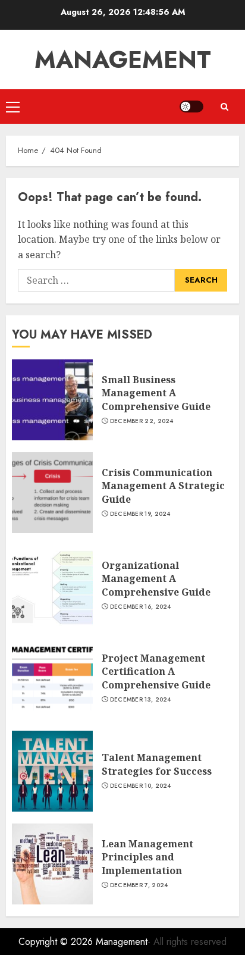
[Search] (224, 106)
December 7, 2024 (139, 885)
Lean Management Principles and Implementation (147, 857)
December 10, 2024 (140, 786)
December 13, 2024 (140, 700)
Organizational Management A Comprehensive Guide (156, 579)
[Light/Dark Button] (191, 106)
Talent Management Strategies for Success (157, 764)
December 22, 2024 (142, 421)
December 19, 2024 (140, 514)
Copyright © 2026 (57, 941)
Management (122, 59)
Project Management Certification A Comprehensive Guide (156, 671)
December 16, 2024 (140, 607)
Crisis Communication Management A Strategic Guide (163, 486)
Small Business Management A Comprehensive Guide (156, 393)
